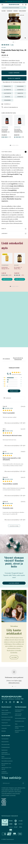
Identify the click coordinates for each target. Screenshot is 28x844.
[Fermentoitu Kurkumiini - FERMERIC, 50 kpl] (7, 120)
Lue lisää (3, 67)
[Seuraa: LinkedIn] (22, 702)
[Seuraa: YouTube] (18, 702)
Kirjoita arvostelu (14, 391)
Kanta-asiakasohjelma (20, 718)
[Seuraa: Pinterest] (14, 702)
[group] (7, 127)
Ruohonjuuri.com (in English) (20, 731)
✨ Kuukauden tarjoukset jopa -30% (14, 1)
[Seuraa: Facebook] (2, 702)
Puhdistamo (5, 265)
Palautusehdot (5, 741)
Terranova (5, 127)
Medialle (3, 731)
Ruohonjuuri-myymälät (7, 717)
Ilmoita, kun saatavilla (14, 78)
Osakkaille (4, 728)
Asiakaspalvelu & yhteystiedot (19, 710)
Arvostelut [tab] (6, 359)
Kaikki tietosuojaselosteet (6, 757)
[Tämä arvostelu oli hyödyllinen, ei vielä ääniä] (21, 423)
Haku (16, 724)
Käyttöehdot (4, 750)
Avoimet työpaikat (5, 719)
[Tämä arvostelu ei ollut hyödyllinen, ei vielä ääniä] (23, 423)
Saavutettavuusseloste (6, 761)
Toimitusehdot (4, 738)
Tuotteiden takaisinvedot (4, 772)
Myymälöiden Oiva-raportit (6, 764)
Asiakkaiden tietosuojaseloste (5, 753)
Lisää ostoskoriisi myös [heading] (8, 113)
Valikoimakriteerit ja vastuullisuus (6, 713)
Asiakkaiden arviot (19, 721)
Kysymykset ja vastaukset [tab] (18, 358)
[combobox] (13, 7)
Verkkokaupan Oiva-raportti (6, 768)
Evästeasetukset (5, 747)
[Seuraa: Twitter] (6, 702)
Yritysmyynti (4, 722)
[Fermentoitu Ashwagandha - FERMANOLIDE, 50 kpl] (19, 120)
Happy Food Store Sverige (19, 727)
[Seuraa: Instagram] (10, 702)
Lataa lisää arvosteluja (14, 526)
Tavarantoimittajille (5, 725)
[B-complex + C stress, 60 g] (19, 258)
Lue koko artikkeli (14, 583)
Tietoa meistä (4, 710)
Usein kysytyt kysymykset (18, 714)
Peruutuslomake (5, 744)
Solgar (3, 47)
